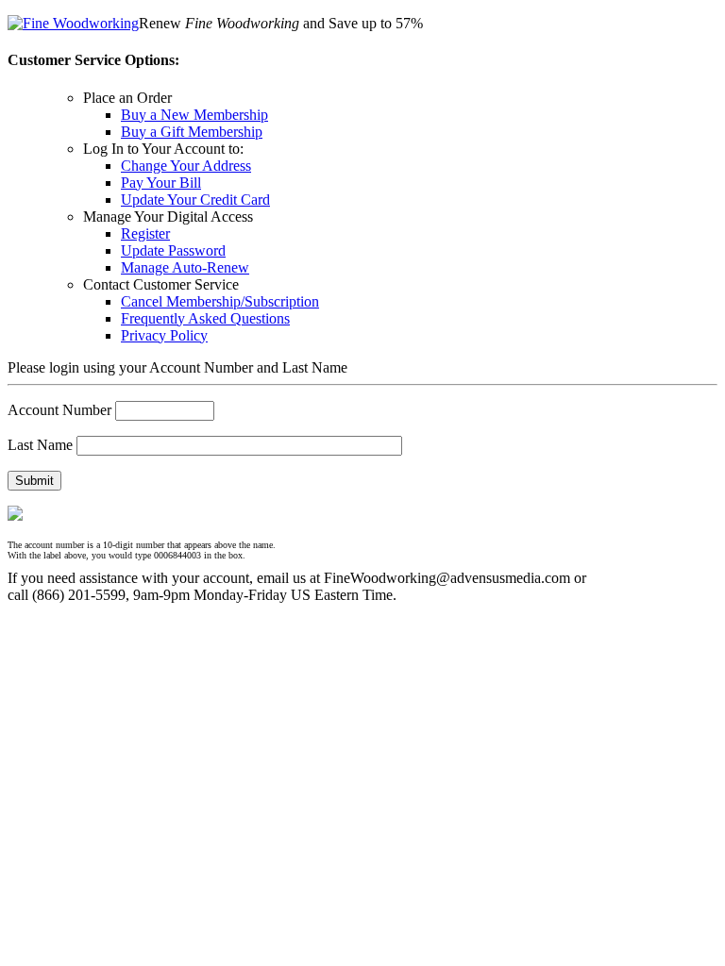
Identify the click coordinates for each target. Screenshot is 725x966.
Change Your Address (186, 166)
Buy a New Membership (194, 115)
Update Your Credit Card (195, 200)
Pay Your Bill (161, 183)
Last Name (40, 445)
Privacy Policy (164, 335)
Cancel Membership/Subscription (220, 301)
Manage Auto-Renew (185, 267)
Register (145, 233)
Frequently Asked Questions (205, 318)
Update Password (173, 250)
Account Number (59, 410)
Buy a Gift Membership (191, 132)
